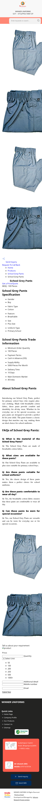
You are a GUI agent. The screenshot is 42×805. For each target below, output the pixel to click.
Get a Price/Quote (10, 283)
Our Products (9, 721)
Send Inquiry (11, 262)
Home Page (8, 714)
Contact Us (8, 724)
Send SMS (23, 783)
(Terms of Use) (19, 795)
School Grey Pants (16, 273)
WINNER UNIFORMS (23, 12)
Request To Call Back (11, 265)
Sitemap (7, 728)
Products (12, 270)
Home (10, 267)
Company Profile (10, 717)
